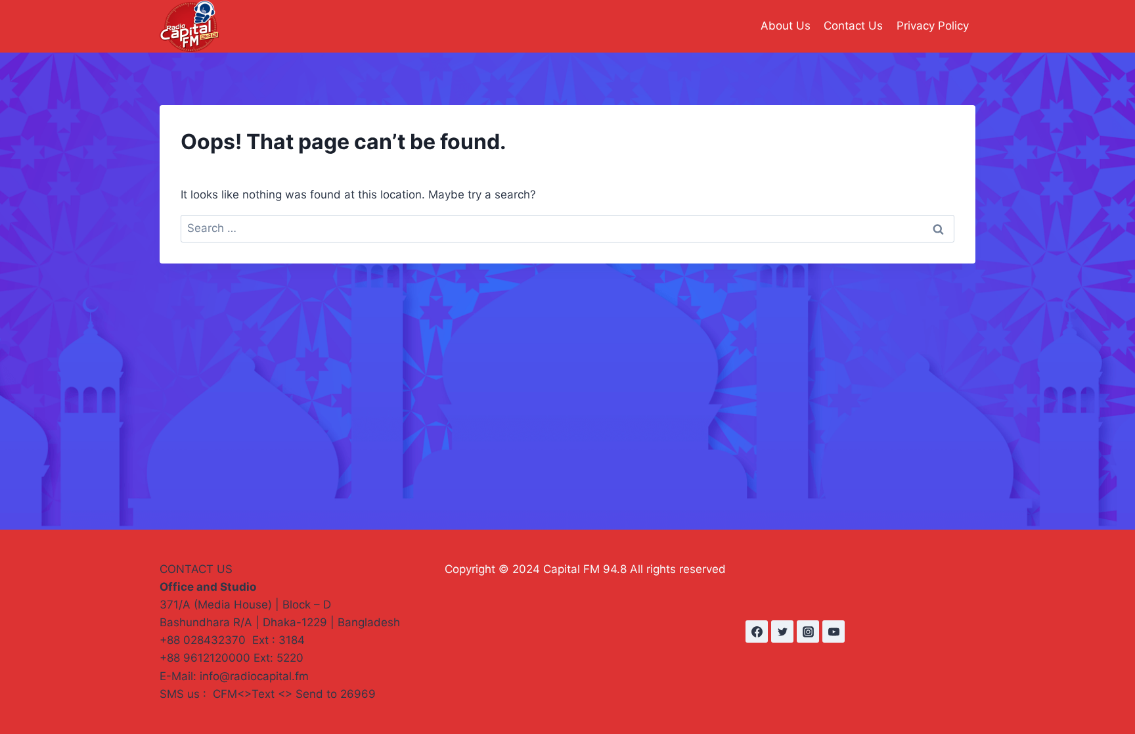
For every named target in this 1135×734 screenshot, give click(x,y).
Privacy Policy (933, 25)
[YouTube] (833, 631)
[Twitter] (782, 631)
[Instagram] (808, 631)
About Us (786, 25)
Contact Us (853, 25)
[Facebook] (757, 631)
